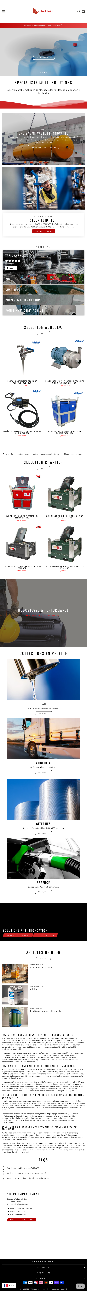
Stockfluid (43, 1267)
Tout (43, 333)
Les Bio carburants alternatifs (45, 1011)
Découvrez (11, 268)
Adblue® (34, 989)
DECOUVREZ (43, 713)
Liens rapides (43, 1273)
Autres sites (43, 1279)
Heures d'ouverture (43, 1262)
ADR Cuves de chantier (41, 967)
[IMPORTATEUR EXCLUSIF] (43, 922)
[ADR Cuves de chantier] (15, 973)
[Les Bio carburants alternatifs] (15, 1017)
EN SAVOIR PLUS (44, 57)
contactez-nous (43, 231)
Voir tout (43, 958)
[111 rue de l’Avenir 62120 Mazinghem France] (43, 1222)
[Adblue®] (15, 995)
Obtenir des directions (22, 1219)
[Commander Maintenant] (43, 139)
